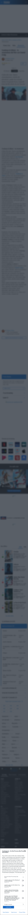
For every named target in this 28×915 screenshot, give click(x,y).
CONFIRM (8, 907)
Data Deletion (6, 912)
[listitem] (14, 877)
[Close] (25, 851)
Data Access (14, 912)
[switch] (22, 880)
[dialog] (14, 881)
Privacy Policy (22, 912)
